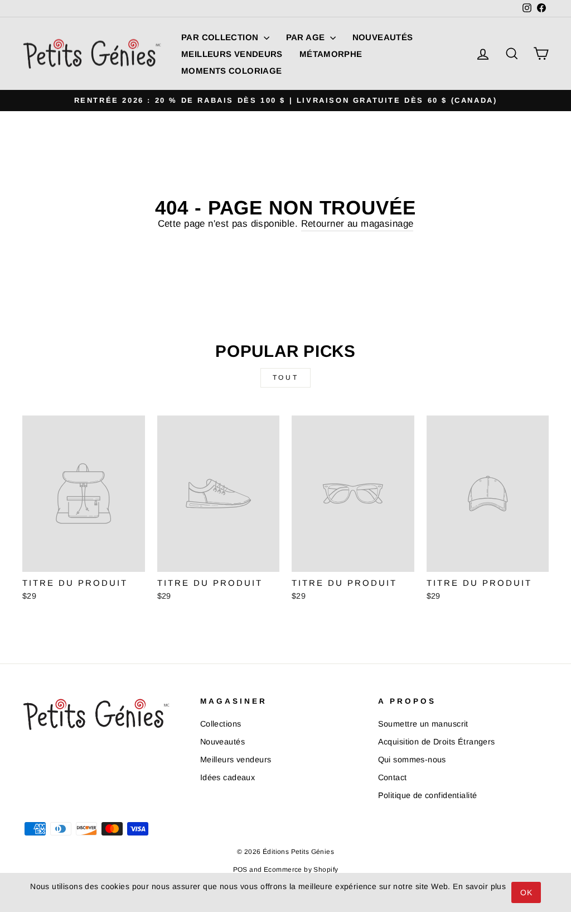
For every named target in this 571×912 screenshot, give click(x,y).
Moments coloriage (231, 70)
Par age (306, 37)
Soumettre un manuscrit (423, 723)
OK (526, 892)
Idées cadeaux (227, 777)
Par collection (221, 37)
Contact (392, 777)
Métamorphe (330, 54)
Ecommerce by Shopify (301, 869)
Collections (220, 723)
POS (240, 869)
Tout (285, 377)
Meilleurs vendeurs (232, 54)
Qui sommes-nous (412, 759)
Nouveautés (382, 37)
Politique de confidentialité (427, 795)
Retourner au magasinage (357, 223)
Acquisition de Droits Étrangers (436, 741)
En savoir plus (479, 886)
